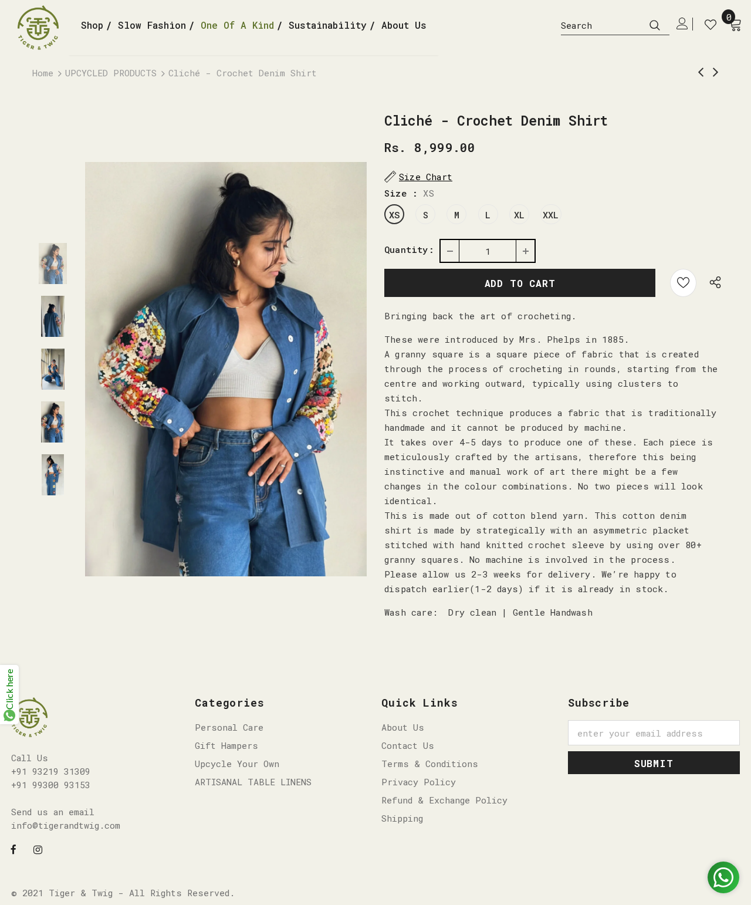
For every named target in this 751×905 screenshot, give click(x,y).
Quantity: (409, 249)
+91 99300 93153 (50, 785)
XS (394, 215)
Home (42, 73)
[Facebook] (13, 848)
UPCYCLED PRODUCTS (111, 73)
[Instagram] (37, 848)
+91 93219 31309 (50, 771)
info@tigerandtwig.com (65, 825)
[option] (226, 369)
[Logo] (42, 27)
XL (519, 215)
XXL (551, 215)
